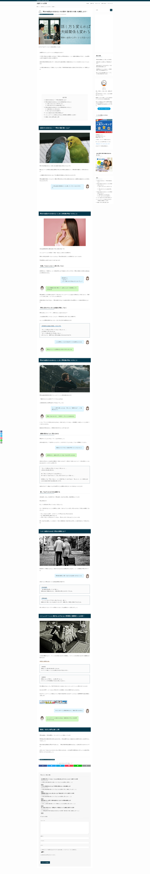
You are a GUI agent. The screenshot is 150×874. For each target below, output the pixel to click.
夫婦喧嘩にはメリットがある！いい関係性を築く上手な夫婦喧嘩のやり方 (104, 70)
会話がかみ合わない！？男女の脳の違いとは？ (56, 99)
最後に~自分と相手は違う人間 (52, 117)
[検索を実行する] (111, 10)
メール (42, 840)
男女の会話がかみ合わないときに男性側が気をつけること (58, 107)
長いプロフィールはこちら (104, 108)
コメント (43, 820)
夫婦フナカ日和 (42, 3)
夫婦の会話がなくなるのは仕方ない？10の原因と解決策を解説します (104, 66)
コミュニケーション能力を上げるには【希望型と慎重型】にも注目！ (61, 114)
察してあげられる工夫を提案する (54, 110)
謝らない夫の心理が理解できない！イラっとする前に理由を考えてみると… (104, 73)
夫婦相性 (51, 14)
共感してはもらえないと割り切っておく (55, 103)
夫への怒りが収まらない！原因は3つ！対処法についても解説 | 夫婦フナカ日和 (57, 807)
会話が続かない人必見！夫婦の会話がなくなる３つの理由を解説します (56, 800)
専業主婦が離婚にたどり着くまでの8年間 (103, 59)
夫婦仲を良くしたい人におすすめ (45, 14)
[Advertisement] (65, 82)
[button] (43, 766)
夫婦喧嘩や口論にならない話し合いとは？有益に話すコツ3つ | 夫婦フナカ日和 (57, 793)
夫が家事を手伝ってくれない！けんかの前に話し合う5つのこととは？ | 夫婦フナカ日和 (59, 779)
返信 (42, 784)
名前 (42, 836)
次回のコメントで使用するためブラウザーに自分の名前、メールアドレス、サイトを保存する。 (59, 849)
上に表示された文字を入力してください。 (48, 854)
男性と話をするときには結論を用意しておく (56, 105)
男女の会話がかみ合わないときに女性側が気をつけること (58, 102)
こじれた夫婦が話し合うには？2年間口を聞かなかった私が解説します (56, 786)
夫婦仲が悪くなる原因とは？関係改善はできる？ (104, 62)
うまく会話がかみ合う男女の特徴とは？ (55, 112)
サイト (42, 845)
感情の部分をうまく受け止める (53, 109)
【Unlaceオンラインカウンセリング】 (103, 143)
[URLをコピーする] (86, 766)
